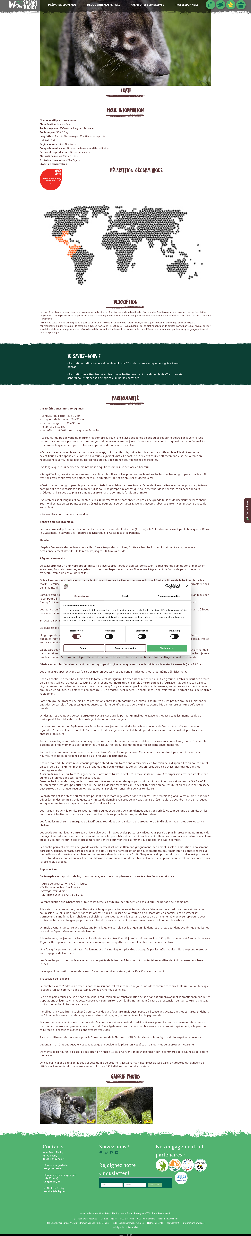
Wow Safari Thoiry (109, 1213)
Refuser (84, 648)
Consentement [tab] (81, 596)
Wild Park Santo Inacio (158, 1213)
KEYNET (129, 1235)
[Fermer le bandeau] (187, 586)
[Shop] (241, 4)
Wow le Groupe (88, 1213)
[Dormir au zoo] (210, 4)
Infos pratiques (247, 509)
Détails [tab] (125, 596)
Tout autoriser (167, 648)
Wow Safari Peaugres (132, 1213)
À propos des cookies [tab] (169, 596)
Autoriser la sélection (125, 648)
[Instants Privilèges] (230, 4)
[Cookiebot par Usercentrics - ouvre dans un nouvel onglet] (167, 586)
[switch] (109, 636)
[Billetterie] (220, 4)
